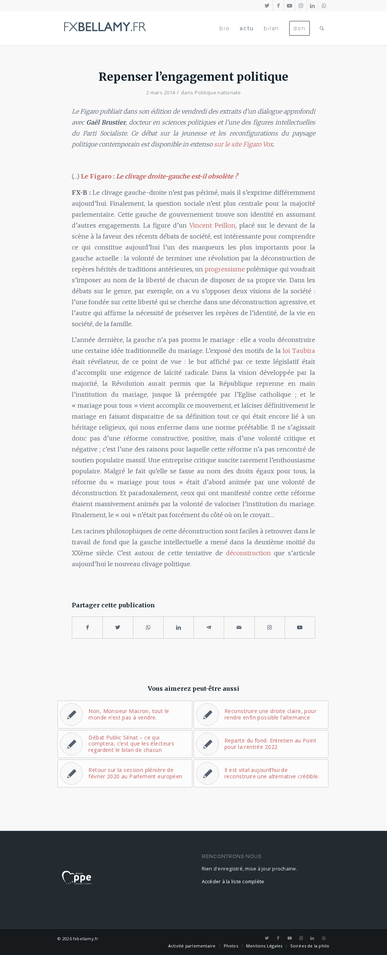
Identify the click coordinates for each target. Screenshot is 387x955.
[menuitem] (224, 28)
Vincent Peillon (212, 225)
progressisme (225, 269)
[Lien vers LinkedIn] (312, 5)
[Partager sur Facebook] (87, 627)
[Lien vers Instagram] (301, 5)
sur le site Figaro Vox (243, 144)
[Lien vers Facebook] (278, 5)
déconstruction (248, 553)
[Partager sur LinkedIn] (179, 627)
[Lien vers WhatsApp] (324, 5)
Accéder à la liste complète (233, 881)
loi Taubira (299, 350)
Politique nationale (218, 92)
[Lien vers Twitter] (267, 5)
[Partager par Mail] (239, 627)
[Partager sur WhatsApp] (148, 627)
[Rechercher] (322, 28)
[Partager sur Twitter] (118, 627)
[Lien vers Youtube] (289, 5)
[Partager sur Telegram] (209, 627)
